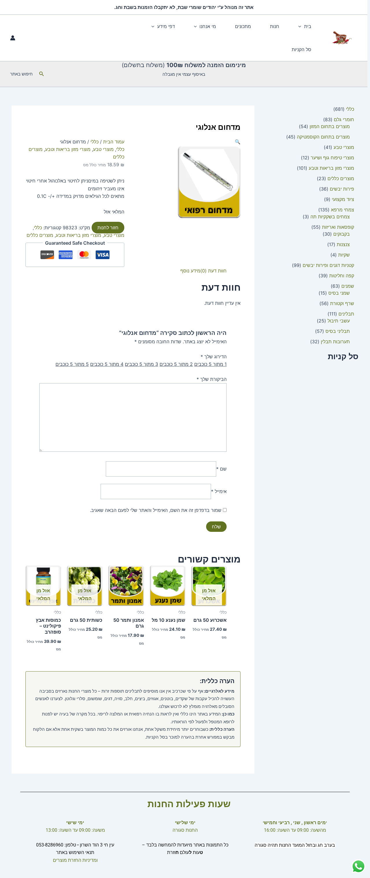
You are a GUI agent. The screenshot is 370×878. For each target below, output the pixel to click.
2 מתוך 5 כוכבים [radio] (176, 364)
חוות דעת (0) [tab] (213, 271)
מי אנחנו (207, 26)
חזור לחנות (108, 227)
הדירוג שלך (214, 356)
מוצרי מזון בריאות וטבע (67, 149)
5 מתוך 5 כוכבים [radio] (72, 364)
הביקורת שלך (212, 379)
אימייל (219, 491)
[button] (301, 26)
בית (307, 26)
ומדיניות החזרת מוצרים (75, 860)
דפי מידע (166, 26)
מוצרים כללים (40, 235)
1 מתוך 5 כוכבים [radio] (210, 364)
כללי (94, 142)
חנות (274, 26)
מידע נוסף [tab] (190, 271)
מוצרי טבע (103, 149)
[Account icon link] (12, 37)
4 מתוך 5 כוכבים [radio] (106, 364)
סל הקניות (301, 49)
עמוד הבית (113, 142)
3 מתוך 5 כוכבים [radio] (141, 364)
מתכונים (243, 26)
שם (221, 469)
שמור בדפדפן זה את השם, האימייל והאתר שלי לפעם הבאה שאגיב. (155, 510)
